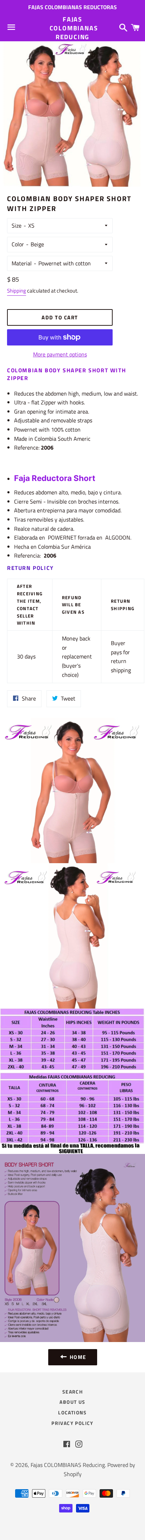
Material (22, 263)
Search (72, 1391)
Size (16, 225)
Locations (72, 1412)
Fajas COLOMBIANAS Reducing (73, 28)
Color (18, 244)
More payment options (60, 354)
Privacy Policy (72, 1423)
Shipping (16, 291)
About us (72, 1402)
